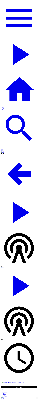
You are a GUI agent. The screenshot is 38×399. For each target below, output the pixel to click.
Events (3, 108)
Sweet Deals (3, 109)
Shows (3, 107)
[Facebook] (2, 152)
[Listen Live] (19, 212)
